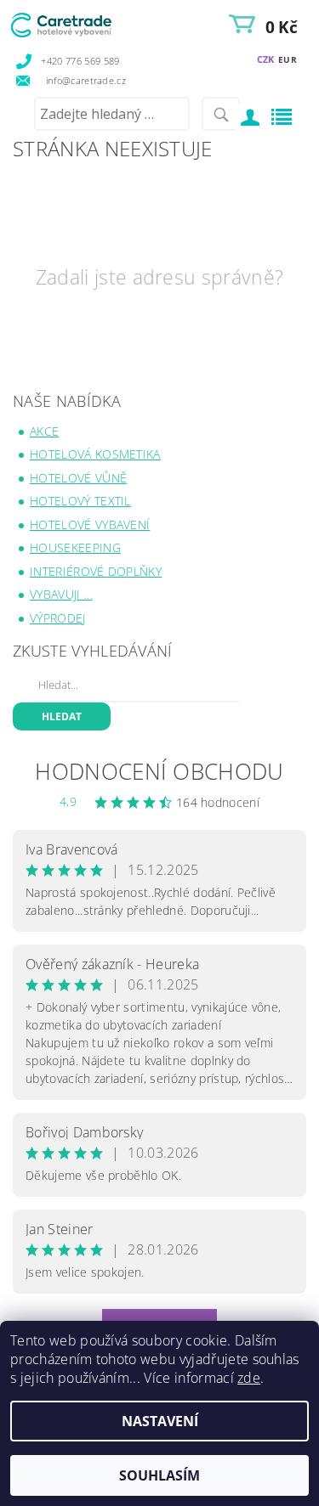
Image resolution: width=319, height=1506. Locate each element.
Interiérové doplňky (96, 571)
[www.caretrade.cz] (84, 22)
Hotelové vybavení (90, 524)
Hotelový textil (80, 501)
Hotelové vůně (78, 478)
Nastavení (160, 1421)
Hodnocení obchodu (159, 771)
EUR (287, 59)
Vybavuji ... (61, 594)
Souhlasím (159, 1475)
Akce (44, 431)
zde (248, 1377)
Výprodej (58, 618)
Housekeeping (75, 547)
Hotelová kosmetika (95, 454)
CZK (266, 59)
